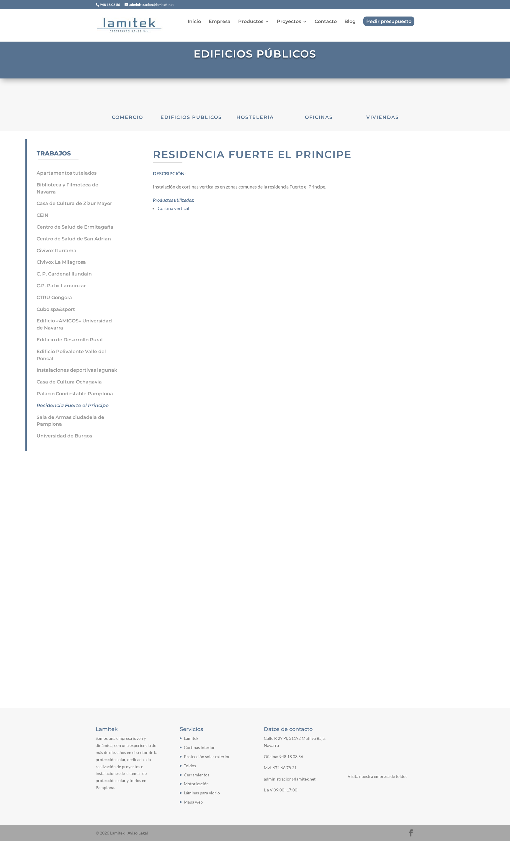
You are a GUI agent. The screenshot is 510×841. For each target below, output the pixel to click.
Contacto (326, 21)
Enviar (398, 543)
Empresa (220, 21)
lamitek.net (115, 642)
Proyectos (289, 21)
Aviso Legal (138, 832)
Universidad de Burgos (64, 436)
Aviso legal (154, 544)
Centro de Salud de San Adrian (74, 239)
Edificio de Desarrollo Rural (70, 339)
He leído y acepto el (134, 544)
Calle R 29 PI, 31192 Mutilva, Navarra (147, 598)
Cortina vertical (173, 208)
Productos (250, 21)
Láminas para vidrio (202, 792)
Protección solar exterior (207, 756)
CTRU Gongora (54, 297)
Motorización (196, 783)
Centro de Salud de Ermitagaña (75, 227)
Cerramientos (196, 774)
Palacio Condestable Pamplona (75, 393)
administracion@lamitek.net (132, 631)
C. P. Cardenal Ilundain (64, 274)
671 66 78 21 (285, 767)
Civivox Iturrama (56, 250)
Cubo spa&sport (56, 309)
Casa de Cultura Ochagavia (69, 382)
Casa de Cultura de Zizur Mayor (74, 203)
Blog (350, 21)
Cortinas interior (199, 747)
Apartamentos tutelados (67, 173)
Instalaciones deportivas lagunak (77, 370)
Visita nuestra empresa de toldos (377, 776)
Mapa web (193, 801)
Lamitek (191, 738)
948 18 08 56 (291, 756)
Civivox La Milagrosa (61, 262)
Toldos (190, 765)
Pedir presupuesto (388, 21)
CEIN (42, 215)
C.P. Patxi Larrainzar (61, 285)
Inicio (194, 21)
